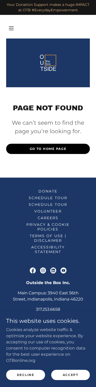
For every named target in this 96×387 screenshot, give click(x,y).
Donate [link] (47, 191)
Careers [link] (48, 218)
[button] (11, 28)
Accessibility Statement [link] (48, 249)
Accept (70, 375)
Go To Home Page (48, 149)
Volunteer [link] (47, 211)
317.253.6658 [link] (48, 309)
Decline (25, 375)
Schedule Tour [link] (48, 198)
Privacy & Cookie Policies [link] (47, 226)
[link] (48, 63)
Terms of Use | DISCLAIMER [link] (48, 238)
